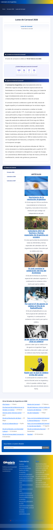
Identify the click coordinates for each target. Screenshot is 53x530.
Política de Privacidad (26, 478)
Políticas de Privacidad (9, 467)
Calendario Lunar (24, 514)
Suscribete (45, 447)
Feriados (21, 512)
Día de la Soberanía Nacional (36, 429)
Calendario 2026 (11, 176)
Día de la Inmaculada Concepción (13, 434)
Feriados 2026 (10, 172)
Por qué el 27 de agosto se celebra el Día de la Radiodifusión (36, 306)
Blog (37, 461)
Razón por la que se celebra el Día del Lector (36, 373)
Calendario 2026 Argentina (26, 525)
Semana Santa (23, 466)
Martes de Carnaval (33, 404)
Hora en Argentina (25, 468)
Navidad (30, 434)
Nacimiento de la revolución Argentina (36, 198)
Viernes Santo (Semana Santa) (12, 413)
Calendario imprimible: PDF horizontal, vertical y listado (26, 507)
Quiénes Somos (7, 469)
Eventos (21, 464)
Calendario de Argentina (8, 2)
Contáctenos (6, 471)
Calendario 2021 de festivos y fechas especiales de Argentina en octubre (36, 234)
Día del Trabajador (33, 413)
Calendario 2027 (11, 181)
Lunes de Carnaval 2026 (26, 19)
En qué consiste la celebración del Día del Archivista (36, 270)
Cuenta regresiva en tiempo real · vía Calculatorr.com (26, 75)
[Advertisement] (26, 42)
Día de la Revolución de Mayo (11, 418)
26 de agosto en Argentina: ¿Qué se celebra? (36, 340)
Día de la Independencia (10, 423)
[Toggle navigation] (51, 2)
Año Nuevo (6, 404)
